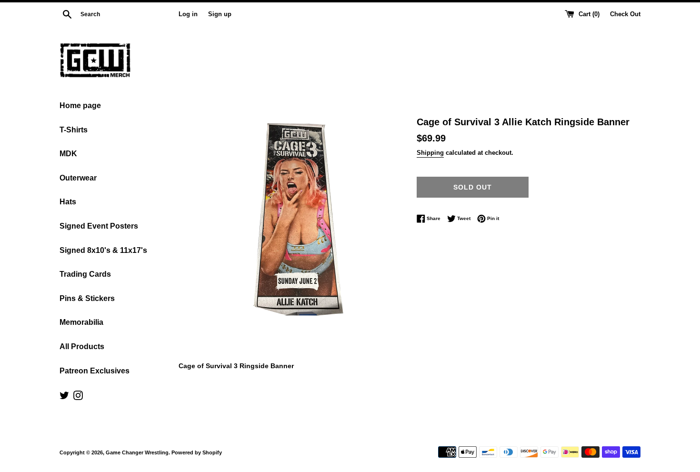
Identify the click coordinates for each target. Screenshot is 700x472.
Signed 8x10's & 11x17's (103, 250)
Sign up (219, 14)
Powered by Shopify (196, 452)
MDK (68, 154)
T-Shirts (74, 130)
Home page (80, 105)
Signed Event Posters (99, 226)
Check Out (625, 14)
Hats (68, 202)
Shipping (430, 152)
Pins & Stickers (87, 298)
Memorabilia (81, 322)
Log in (188, 14)
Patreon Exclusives (95, 371)
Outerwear (78, 178)
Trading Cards (85, 274)
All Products (82, 346)
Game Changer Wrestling (137, 452)
